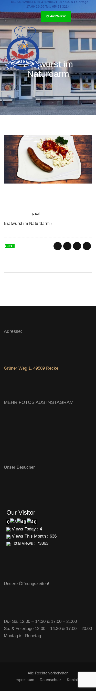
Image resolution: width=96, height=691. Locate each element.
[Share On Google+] (77, 246)
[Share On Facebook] (58, 246)
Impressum (24, 679)
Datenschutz (50, 679)
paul (35, 213)
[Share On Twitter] (67, 246)
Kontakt (73, 679)
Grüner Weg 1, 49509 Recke (31, 368)
